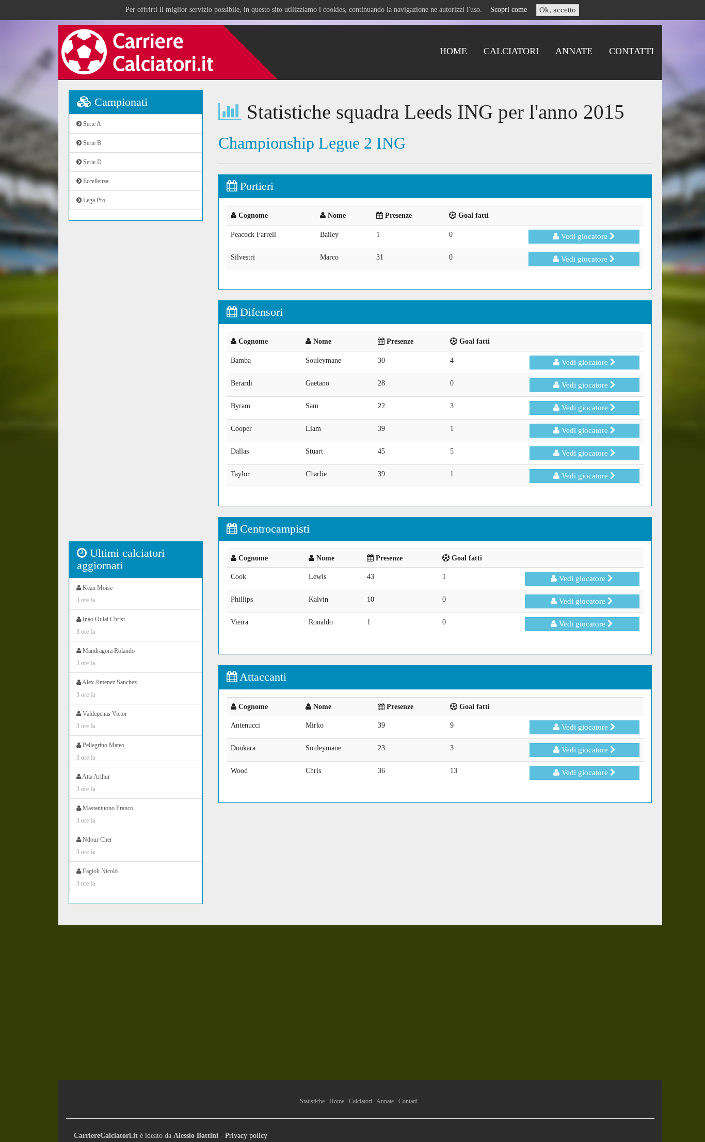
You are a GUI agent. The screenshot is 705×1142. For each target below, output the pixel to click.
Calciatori (511, 51)
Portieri (255, 186)
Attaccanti (261, 676)
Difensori (260, 311)
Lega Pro (93, 200)
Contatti (631, 51)
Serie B (91, 143)
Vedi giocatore (584, 236)
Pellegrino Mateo (100, 751)
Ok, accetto (557, 10)
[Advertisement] (136, 386)
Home (453, 51)
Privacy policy (246, 1135)
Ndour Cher (94, 846)
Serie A (91, 123)
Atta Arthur (93, 783)
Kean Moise (94, 594)
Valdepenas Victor (101, 720)
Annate (573, 51)
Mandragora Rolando (105, 657)
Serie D (92, 162)
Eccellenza (95, 181)
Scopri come (508, 9)
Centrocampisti (273, 528)
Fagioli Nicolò (97, 877)
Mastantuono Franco (104, 814)
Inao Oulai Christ (100, 625)
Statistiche (312, 1101)
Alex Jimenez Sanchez (106, 688)
